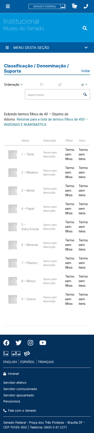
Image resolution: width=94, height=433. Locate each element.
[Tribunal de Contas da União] (26, 353)
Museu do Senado (23, 28)
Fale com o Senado (21, 410)
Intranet (13, 373)
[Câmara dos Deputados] (6, 353)
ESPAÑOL (27, 362)
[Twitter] (18, 342)
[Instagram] (30, 342)
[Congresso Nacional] (16, 353)
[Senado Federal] (47, 6)
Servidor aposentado (18, 395)
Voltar (85, 71)
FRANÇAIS (46, 362)
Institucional (21, 21)
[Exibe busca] (85, 28)
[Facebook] (7, 342)
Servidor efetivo (14, 382)
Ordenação (12, 84)
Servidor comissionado (20, 389)
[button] (74, 6)
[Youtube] (41, 342)
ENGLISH (10, 362)
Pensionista (11, 401)
